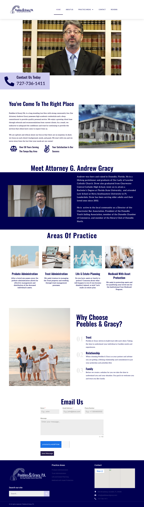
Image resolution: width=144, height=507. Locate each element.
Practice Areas (84, 9)
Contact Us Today (29, 77)
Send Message (47, 453)
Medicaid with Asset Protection (119, 276)
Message (43, 418)
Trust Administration (56, 274)
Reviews (114, 9)
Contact (102, 9)
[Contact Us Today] (9, 81)
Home (58, 9)
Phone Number (89, 408)
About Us (69, 9)
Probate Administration (25, 274)
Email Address (68, 408)
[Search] (47, 493)
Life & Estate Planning (88, 274)
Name (42, 408)
